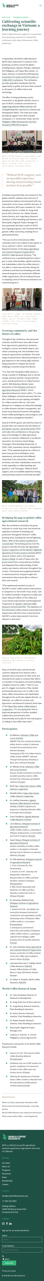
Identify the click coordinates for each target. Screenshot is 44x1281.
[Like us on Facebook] (7, 1223)
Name (4, 1235)
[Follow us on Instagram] (3, 1223)
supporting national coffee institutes (17, 106)
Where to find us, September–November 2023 (20, 1102)
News (4, 1177)
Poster (21, 750)
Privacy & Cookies (9, 1271)
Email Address (8, 1245)
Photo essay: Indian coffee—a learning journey (20, 1116)
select (6, 1259)
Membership (7, 1180)
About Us (6, 1166)
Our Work (6, 1163)
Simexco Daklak (8, 559)
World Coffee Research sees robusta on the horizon (22, 1112)
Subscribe (9, 1263)
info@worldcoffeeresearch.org (15, 1196)
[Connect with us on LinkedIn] (10, 1223)
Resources (6, 1173)
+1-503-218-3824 (9, 1201)
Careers (5, 1184)
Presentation (16, 883)
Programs (6, 1170)
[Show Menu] (40, 5)
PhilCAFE (28, 966)
